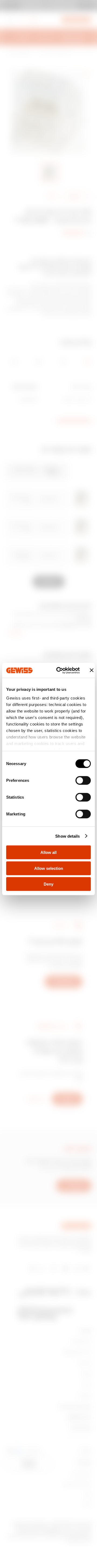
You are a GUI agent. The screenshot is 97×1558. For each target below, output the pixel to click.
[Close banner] (91, 670)
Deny (48, 884)
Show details (67, 836)
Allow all (48, 852)
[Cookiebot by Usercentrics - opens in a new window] (59, 670)
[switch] (83, 780)
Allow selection (48, 868)
